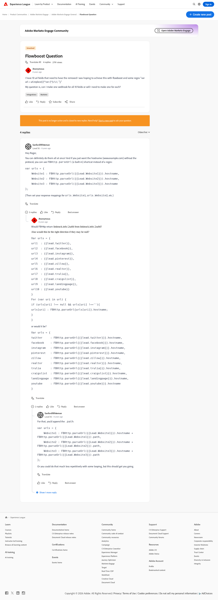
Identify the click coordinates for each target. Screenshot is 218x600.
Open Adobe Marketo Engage (176, 30)
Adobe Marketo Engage (39, 14)
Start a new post (106, 120)
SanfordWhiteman (41, 144)
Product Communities (18, 14)
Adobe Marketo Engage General (64, 14)
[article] (84, 179)
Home (4, 14)
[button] (200, 14)
